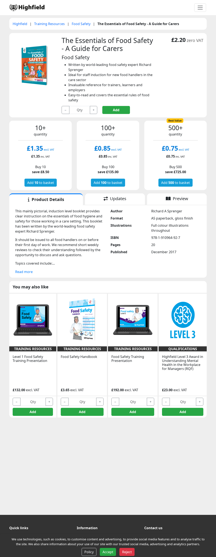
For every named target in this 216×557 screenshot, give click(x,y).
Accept (108, 552)
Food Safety (81, 23)
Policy (89, 552)
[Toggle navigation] (200, 7)
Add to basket (40, 182)
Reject (127, 552)
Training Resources (50, 23)
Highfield (20, 23)
